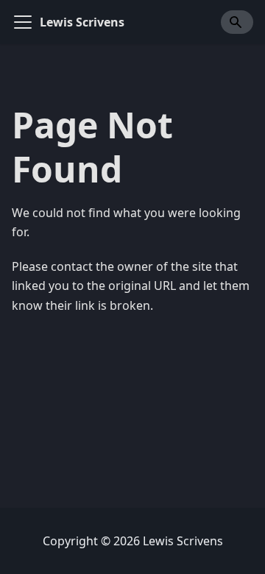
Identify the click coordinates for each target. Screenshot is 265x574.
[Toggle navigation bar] (23, 22)
